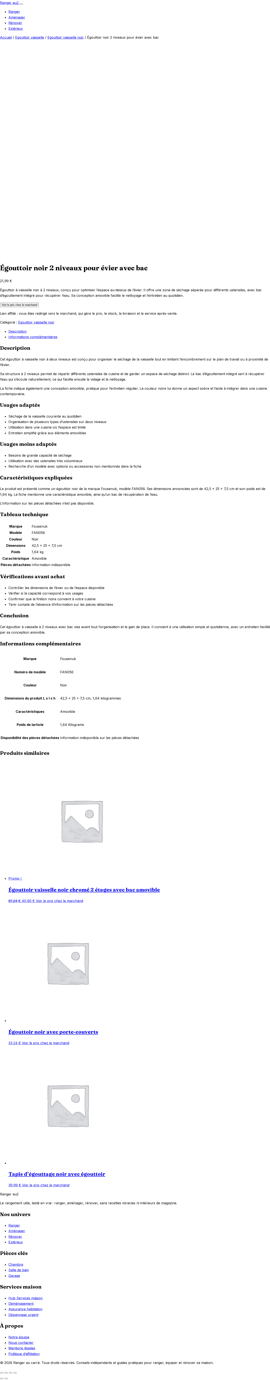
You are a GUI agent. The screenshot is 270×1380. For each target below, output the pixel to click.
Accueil (6, 37)
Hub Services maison (25, 1298)
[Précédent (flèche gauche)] (1, 1378)
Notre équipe (18, 1337)
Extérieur (15, 28)
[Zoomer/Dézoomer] (1, 1372)
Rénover (15, 23)
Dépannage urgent (23, 1315)
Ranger (14, 12)
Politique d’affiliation (24, 1354)
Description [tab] (17, 331)
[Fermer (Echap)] (15, 1372)
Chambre (15, 1264)
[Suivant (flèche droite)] (6, 1378)
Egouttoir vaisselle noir (65, 37)
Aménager (16, 17)
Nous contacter (21, 1343)
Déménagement (21, 1303)
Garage (14, 1276)
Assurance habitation (25, 1309)
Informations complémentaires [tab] (32, 337)
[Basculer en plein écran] (6, 1372)
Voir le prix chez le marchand (19, 304)
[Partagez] (10, 1372)
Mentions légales (21, 1348)
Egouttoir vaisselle (29, 37)
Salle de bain (18, 1270)
